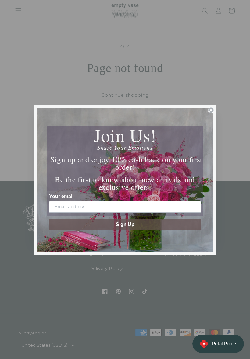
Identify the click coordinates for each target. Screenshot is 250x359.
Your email (61, 196)
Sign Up (125, 224)
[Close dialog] (211, 110)
